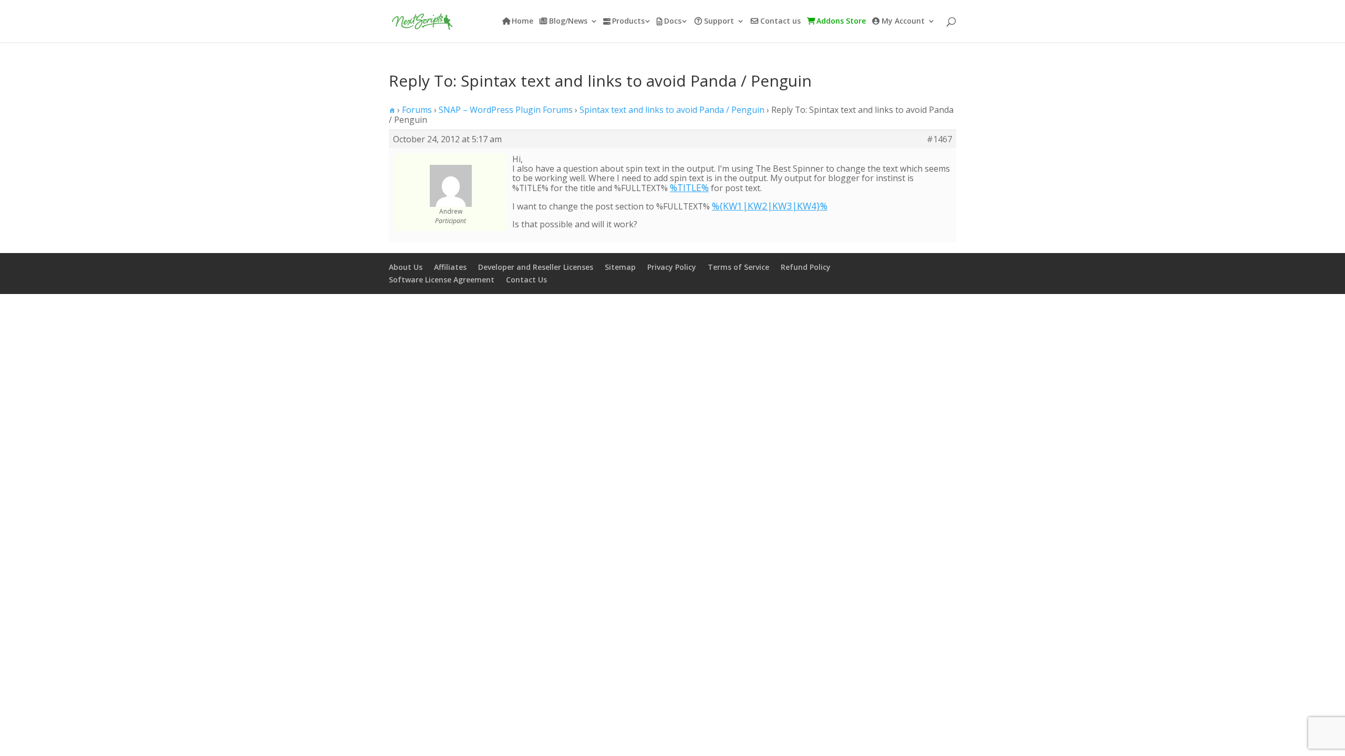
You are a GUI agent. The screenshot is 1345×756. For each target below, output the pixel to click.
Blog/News (568, 21)
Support (719, 21)
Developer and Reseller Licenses (535, 267)
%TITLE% (689, 187)
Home (522, 21)
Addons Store (841, 21)
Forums (417, 110)
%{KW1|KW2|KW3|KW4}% (769, 206)
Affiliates (450, 267)
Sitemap (620, 267)
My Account (903, 21)
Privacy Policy (671, 267)
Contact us (780, 21)
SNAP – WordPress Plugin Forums (506, 110)
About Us (405, 267)
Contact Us (526, 280)
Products (628, 21)
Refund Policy (806, 267)
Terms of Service (738, 267)
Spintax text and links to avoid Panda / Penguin (672, 110)
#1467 (939, 139)
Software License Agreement (441, 280)
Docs (672, 21)
